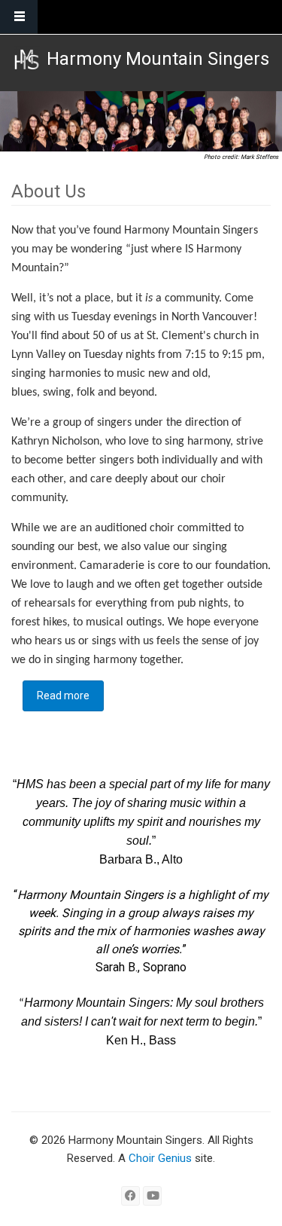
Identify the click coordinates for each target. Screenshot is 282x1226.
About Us (48, 191)
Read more (70, 695)
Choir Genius (160, 1158)
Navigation (19, 17)
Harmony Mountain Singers (158, 58)
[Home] (27, 59)
